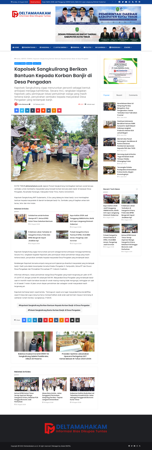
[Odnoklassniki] (54, 110)
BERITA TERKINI (26, 59)
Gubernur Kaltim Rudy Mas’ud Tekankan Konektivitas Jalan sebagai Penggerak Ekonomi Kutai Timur (82, 396)
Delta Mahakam (23, 104)
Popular (106, 95)
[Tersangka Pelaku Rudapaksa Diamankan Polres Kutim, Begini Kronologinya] (109, 170)
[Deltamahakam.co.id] (31, 14)
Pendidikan (115, 47)
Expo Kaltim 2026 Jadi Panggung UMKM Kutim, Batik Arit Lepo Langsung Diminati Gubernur (111, 210)
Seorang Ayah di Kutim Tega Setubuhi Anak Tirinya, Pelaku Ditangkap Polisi (126, 157)
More (128, 47)
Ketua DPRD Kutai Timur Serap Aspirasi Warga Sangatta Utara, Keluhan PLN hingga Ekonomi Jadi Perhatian (26, 397)
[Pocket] (59, 110)
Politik (88, 47)
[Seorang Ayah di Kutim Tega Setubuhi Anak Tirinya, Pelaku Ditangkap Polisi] (109, 157)
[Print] (77, 320)
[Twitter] (22, 110)
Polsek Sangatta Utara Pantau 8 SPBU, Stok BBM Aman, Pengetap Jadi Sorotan (110, 240)
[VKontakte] (48, 110)
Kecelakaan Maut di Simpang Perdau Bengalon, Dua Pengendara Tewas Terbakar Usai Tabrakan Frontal (127, 109)
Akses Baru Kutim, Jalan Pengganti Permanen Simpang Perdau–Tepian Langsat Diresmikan (52, 396)
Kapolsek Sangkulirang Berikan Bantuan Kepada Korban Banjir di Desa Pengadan (55, 305)
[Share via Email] (72, 320)
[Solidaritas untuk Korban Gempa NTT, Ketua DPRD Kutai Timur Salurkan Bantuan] (20, 218)
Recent (119, 95)
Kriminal (75, 47)
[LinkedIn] (27, 110)
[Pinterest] (38, 110)
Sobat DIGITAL (66, 446)
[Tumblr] (32, 110)
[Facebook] (16, 110)
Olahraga (101, 47)
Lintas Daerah (61, 47)
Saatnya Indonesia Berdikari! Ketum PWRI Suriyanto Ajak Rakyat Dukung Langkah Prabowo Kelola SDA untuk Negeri (126, 127)
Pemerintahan (29, 47)
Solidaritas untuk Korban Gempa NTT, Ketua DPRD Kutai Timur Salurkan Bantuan (40, 218)
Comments (133, 95)
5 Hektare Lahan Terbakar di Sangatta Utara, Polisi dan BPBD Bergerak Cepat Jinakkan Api (128, 212)
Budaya (29, 63)
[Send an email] (29, 104)
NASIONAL (45, 47)
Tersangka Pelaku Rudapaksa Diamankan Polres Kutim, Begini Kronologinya (126, 170)
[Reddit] (43, 110)
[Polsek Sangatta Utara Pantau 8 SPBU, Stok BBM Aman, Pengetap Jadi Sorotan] (62, 235)
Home (16, 47)
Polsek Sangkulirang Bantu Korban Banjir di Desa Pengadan (54, 310)
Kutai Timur (37, 63)
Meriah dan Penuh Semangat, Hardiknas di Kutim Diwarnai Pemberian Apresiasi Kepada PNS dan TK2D (127, 143)
